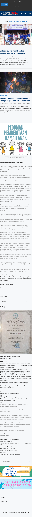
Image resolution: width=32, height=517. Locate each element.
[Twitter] (15, 7)
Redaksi (4, 9)
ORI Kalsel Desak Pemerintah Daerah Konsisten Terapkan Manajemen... (15, 4)
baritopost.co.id (4, 56)
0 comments (26, 56)
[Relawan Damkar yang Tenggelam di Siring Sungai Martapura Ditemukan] (16, 82)
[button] (9, 4)
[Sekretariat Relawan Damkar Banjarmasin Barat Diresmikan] (16, 34)
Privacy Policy (26, 9)
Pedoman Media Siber (12, 9)
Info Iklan (20, 9)
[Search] (27, 13)
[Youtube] (18, 6)
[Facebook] (13, 6)
